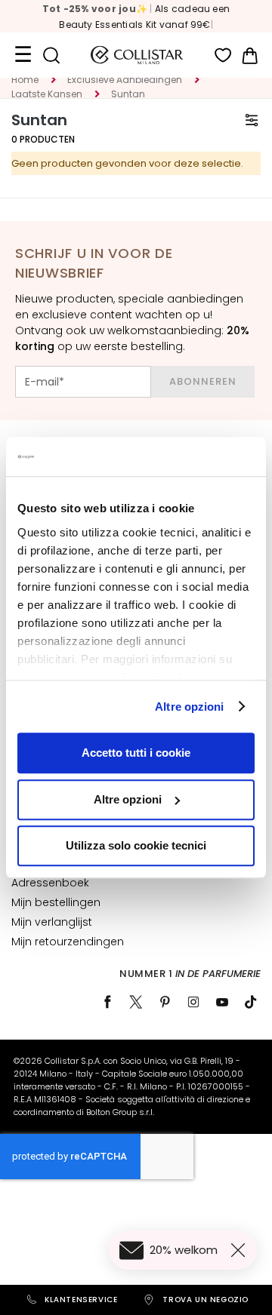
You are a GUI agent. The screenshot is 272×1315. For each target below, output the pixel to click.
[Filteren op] (252, 120)
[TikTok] (251, 1002)
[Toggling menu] (22, 55)
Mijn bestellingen (55, 902)
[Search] (51, 55)
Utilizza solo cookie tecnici (136, 845)
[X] (136, 1002)
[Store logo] (137, 55)
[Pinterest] (165, 1002)
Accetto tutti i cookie (136, 752)
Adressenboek (50, 882)
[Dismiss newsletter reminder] (241, 1250)
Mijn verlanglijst (51, 921)
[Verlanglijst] (223, 55)
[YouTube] (222, 1002)
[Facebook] (107, 1002)
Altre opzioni (189, 706)
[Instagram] (193, 1002)
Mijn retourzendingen (67, 941)
